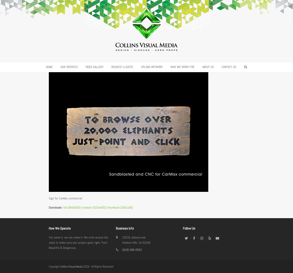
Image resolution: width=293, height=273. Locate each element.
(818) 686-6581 (132, 250)
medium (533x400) (94, 207)
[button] (246, 67)
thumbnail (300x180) (120, 207)
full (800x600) (72, 207)
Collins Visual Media (71, 266)
